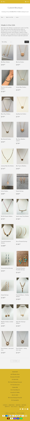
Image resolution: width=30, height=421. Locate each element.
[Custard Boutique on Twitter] (20, 409)
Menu (4, 1)
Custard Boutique (15, 8)
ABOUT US (7, 406)
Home (2, 17)
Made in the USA (9, 17)
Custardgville (16, 400)
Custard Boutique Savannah (16, 382)
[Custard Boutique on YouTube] (27, 409)
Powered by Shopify (20, 413)
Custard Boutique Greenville (16, 397)
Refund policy (21, 406)
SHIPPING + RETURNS (21, 405)
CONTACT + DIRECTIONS (8, 405)
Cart (28, 1)
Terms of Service (14, 406)
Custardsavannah (16, 384)
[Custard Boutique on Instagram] (25, 409)
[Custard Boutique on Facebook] (22, 409)
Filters (26, 41)
